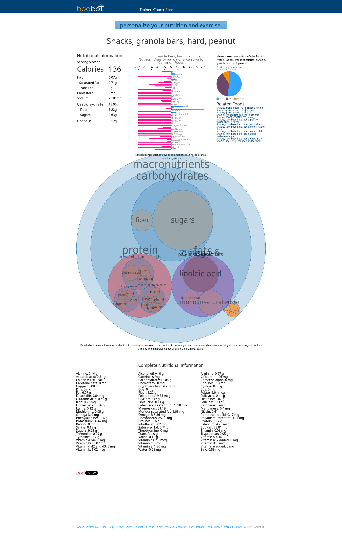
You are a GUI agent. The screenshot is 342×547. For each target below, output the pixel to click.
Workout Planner (233, 527)
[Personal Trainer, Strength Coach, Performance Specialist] (171, 12)
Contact (138, 527)
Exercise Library (153, 527)
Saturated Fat (89, 83)
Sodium (82, 98)
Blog (104, 527)
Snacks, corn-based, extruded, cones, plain (240, 131)
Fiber (84, 109)
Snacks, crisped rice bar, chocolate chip (238, 115)
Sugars (85, 115)
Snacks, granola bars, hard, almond (236, 110)
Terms (128, 527)
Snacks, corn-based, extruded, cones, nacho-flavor (241, 128)
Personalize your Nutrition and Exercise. (171, 25)
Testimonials (93, 527)
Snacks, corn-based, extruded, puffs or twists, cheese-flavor (238, 121)
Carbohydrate (90, 104)
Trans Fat (86, 88)
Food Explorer (214, 527)
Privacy (120, 527)
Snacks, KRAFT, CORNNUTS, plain (235, 117)
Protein (84, 121)
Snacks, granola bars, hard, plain (234, 112)
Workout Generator (175, 527)
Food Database (196, 527)
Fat (80, 77)
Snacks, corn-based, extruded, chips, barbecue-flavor (236, 135)
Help (111, 527)
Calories (90, 69)
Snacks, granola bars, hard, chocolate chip (240, 107)
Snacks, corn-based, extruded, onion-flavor (240, 124)
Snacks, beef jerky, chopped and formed (238, 141)
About (80, 527)
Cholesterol (85, 93)
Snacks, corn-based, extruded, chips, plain (239, 138)
